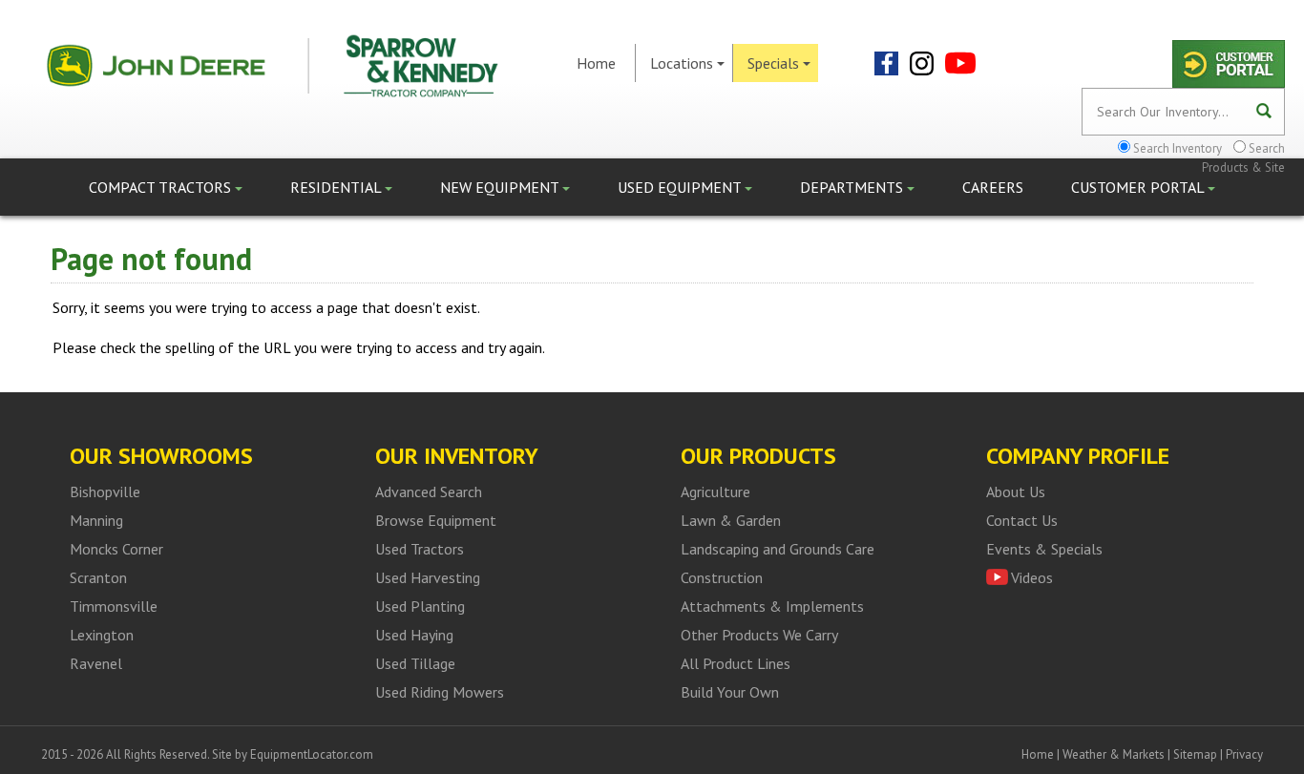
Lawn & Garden (731, 520)
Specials (773, 63)
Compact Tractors (162, 187)
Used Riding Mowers (439, 691)
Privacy (1244, 754)
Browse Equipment (435, 520)
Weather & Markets (1113, 754)
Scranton (98, 577)
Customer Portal (1139, 187)
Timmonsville (114, 606)
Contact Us (1022, 520)
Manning (96, 520)
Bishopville (105, 491)
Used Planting (420, 606)
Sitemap (1195, 754)
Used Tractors (419, 548)
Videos (1032, 577)
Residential (337, 187)
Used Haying (414, 634)
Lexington (102, 634)
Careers (992, 187)
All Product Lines (735, 663)
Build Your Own (730, 691)
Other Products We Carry (759, 634)
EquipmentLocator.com (311, 754)
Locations (681, 63)
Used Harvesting (427, 577)
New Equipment (501, 187)
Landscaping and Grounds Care (777, 548)
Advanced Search (428, 491)
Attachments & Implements (772, 606)
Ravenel (96, 663)
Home (596, 63)
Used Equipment (681, 187)
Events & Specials (1044, 548)
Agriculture (715, 491)
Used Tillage (415, 663)
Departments (853, 187)
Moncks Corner (116, 548)
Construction (722, 577)
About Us (1015, 491)
